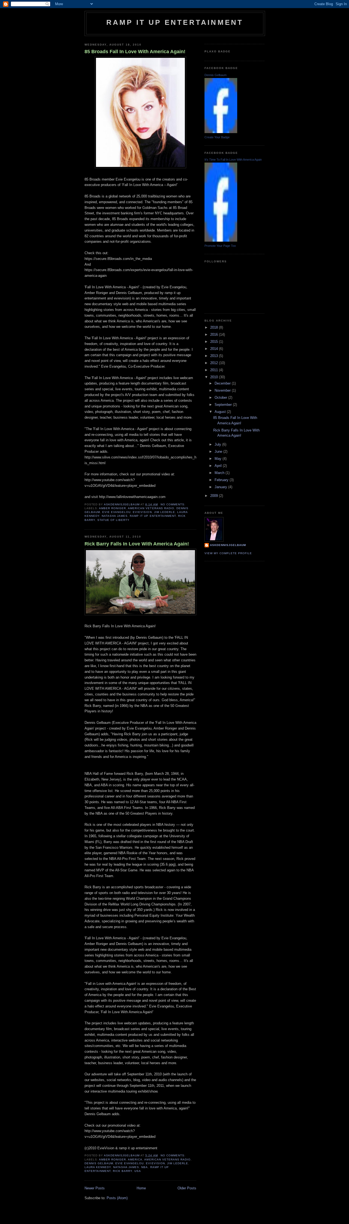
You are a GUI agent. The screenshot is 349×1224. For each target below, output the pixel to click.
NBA (144, 1167)
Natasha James (115, 515)
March (220, 473)
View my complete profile (228, 553)
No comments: (173, 504)
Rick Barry (122, 1170)
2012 (214, 363)
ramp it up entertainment (174, 22)
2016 (214, 334)
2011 (214, 370)
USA (137, 1170)
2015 (214, 342)
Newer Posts (95, 1188)
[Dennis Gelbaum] (220, 132)
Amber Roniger (112, 508)
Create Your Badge (217, 137)
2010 (214, 377)
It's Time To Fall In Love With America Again (233, 159)
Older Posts (186, 1188)
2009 (214, 496)
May (218, 459)
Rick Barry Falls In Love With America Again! (137, 544)
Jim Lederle (164, 512)
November (223, 390)
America (135, 1159)
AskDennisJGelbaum (228, 545)
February (222, 480)
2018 (214, 327)
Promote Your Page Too (220, 245)
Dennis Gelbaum (99, 1163)
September (224, 405)
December (223, 383)
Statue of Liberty (113, 519)
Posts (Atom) (117, 1198)
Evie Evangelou (116, 512)
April (219, 466)
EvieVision (142, 512)
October (221, 397)
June (219, 451)
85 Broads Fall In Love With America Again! (135, 51)
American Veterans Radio (151, 508)
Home (141, 1188)
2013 (214, 356)
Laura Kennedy (98, 1167)
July (218, 444)
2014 (214, 349)
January (221, 487)
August (221, 412)
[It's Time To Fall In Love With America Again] (220, 240)
